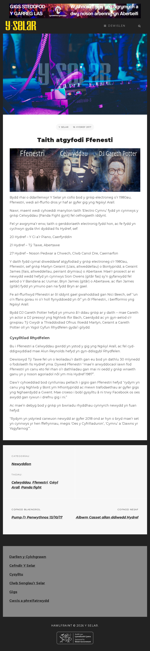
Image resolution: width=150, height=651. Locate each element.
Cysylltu (16, 574)
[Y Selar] (21, 25)
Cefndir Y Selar (22, 566)
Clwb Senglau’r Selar (27, 583)
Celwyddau (21, 482)
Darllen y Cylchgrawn (27, 557)
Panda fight (31, 487)
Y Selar (64, 127)
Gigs (13, 592)
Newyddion (21, 464)
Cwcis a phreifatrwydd (29, 601)
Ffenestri (40, 482)
